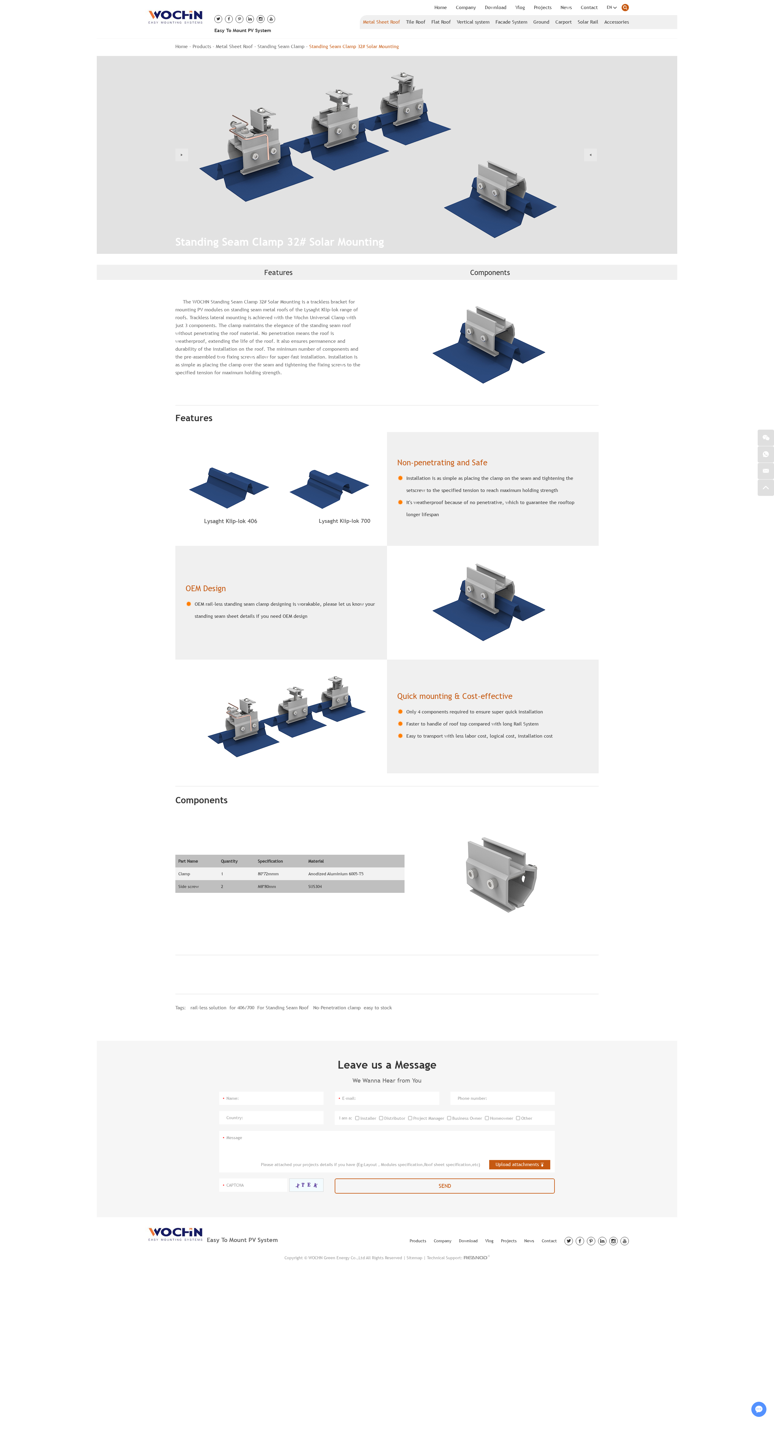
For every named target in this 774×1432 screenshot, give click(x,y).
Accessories (616, 22)
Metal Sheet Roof (381, 22)
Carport (563, 22)
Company (466, 7)
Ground (541, 22)
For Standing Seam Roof (283, 1008)
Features (278, 272)
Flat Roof (441, 22)
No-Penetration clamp (337, 1008)
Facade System (511, 22)
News (566, 7)
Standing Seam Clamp (281, 46)
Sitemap (414, 1257)
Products (202, 46)
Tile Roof (415, 22)
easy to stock (378, 1008)
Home (440, 7)
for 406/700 (241, 1008)
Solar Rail (588, 22)
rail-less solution (208, 1008)
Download (495, 7)
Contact (589, 7)
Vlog (520, 7)
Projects (542, 7)
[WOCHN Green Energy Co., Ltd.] (175, 16)
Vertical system (473, 22)
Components (490, 272)
